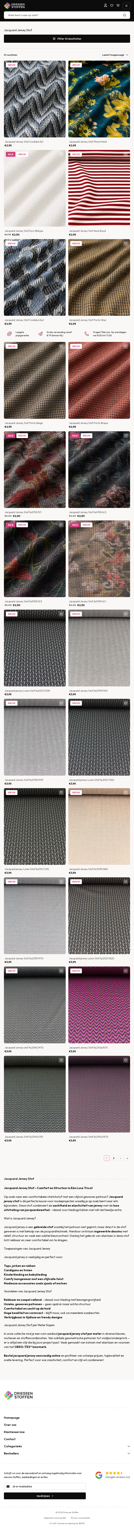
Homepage (12, 1418)
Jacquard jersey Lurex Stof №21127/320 (91, 779)
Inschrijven (43, 1495)
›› (127, 1158)
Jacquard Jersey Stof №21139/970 (24, 958)
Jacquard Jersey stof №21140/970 (24, 1047)
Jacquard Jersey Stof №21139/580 (88, 869)
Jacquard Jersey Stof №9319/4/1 (87, 601)
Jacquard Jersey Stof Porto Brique (88, 423)
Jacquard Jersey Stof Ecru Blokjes (24, 230)
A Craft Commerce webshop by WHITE (67, 1523)
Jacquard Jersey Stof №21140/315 (24, 1136)
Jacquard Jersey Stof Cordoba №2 (24, 320)
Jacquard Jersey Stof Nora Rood (87, 230)
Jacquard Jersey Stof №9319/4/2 (87, 512)
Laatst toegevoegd (113, 54)
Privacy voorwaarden (80, 1518)
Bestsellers (11, 1453)
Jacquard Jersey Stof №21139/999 (24, 779)
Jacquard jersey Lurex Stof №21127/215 (27, 869)
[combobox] (67, 15)
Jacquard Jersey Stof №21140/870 (88, 1136)
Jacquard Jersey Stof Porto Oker (88, 320)
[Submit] (126, 15)
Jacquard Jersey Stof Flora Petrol (88, 141)
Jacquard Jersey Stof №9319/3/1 (23, 512)
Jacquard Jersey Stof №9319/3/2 (23, 601)
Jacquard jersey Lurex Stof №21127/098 (27, 690)
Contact (10, 1439)
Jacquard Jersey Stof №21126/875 (88, 1047)
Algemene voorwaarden (55, 1518)
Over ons (10, 1425)
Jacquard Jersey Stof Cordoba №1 (24, 141)
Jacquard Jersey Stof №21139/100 (88, 690)
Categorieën (13, 1446)
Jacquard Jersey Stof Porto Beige (24, 423)
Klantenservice (14, 1432)
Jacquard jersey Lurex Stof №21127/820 (91, 958)
